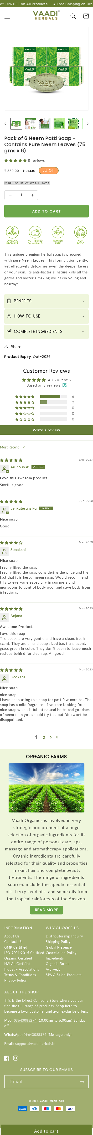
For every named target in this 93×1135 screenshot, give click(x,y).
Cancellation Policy (61, 953)
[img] (11, 460)
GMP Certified (15, 947)
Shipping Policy (58, 942)
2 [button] (44, 737)
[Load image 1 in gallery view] (16, 123)
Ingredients (55, 958)
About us (12, 936)
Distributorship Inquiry (64, 936)
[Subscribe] (82, 1081)
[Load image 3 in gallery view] (45, 123)
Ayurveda (53, 969)
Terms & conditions (20, 975)
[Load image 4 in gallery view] (59, 123)
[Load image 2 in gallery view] (30, 123)
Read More (46, 910)
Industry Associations (21, 969)
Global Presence (59, 947)
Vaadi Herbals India (52, 1100)
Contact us (13, 942)
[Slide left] (5, 123)
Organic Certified (18, 958)
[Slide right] (88, 123)
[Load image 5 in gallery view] (73, 123)
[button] (7, 16)
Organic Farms (57, 964)
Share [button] (16, 346)
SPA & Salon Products (63, 975)
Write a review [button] (46, 430)
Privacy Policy (15, 980)
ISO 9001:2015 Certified (24, 953)
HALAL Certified (17, 964)
